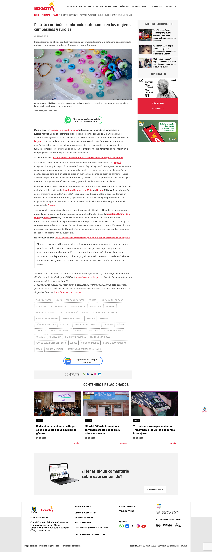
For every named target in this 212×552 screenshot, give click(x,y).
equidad (92, 300)
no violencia (55, 336)
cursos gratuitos (90, 342)
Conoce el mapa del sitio (85, 512)
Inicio (36, 15)
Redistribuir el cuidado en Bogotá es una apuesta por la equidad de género (56, 429)
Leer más (75, 443)
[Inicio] (44, 6)
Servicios (65, 324)
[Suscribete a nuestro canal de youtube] (143, 526)
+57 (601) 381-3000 (60, 522)
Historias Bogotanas (75, 336)
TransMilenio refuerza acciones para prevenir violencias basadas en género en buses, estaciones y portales (164, 35)
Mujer (55, 15)
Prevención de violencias (86, 324)
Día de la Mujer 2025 (60, 330)
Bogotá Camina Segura (47, 318)
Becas (39, 349)
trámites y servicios (46, 324)
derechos (90, 318)
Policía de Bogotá (69, 312)
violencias (108, 324)
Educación (41, 306)
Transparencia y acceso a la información (92, 527)
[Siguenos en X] (132, 526)
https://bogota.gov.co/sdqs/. (67, 292)
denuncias (41, 330)
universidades (78, 306)
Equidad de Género (75, 300)
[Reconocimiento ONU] (158, 525)
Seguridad (110, 306)
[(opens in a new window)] (96, 375)
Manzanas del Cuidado (111, 300)
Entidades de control (84, 517)
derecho (103, 318)
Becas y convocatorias (114, 342)
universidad (95, 306)
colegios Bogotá (58, 306)
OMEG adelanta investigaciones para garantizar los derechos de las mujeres (92, 237)
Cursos (73, 342)
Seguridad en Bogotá (46, 312)
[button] (84, 375)
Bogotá (37, 141)
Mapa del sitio (30, 546)
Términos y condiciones (72, 546)
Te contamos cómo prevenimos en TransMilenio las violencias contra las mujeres (154, 429)
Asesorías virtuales (112, 330)
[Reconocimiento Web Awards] (178, 525)
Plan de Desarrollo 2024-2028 (51, 342)
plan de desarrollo (100, 336)
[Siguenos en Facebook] (121, 526)
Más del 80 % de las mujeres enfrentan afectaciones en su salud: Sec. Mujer (102, 429)
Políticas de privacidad (49, 546)
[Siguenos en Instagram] (138, 526)
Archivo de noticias (83, 522)
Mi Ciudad (46, 15)
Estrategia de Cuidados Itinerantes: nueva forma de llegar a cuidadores (88, 157)
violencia (40, 336)
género (121, 324)
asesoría (93, 330)
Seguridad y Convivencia (105, 312)
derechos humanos (72, 318)
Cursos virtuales (54, 349)
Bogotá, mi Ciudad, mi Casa (64, 130)
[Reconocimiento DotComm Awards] (167, 525)
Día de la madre (43, 300)
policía (85, 312)
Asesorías (80, 330)
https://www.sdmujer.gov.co (89, 277)
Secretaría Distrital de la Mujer (78, 190)
